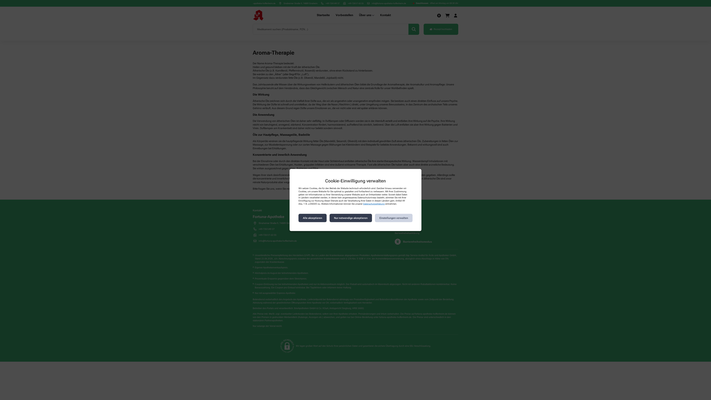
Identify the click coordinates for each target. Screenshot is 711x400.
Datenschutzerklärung (374, 204)
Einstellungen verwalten (393, 217)
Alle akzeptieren (312, 217)
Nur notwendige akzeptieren (351, 217)
